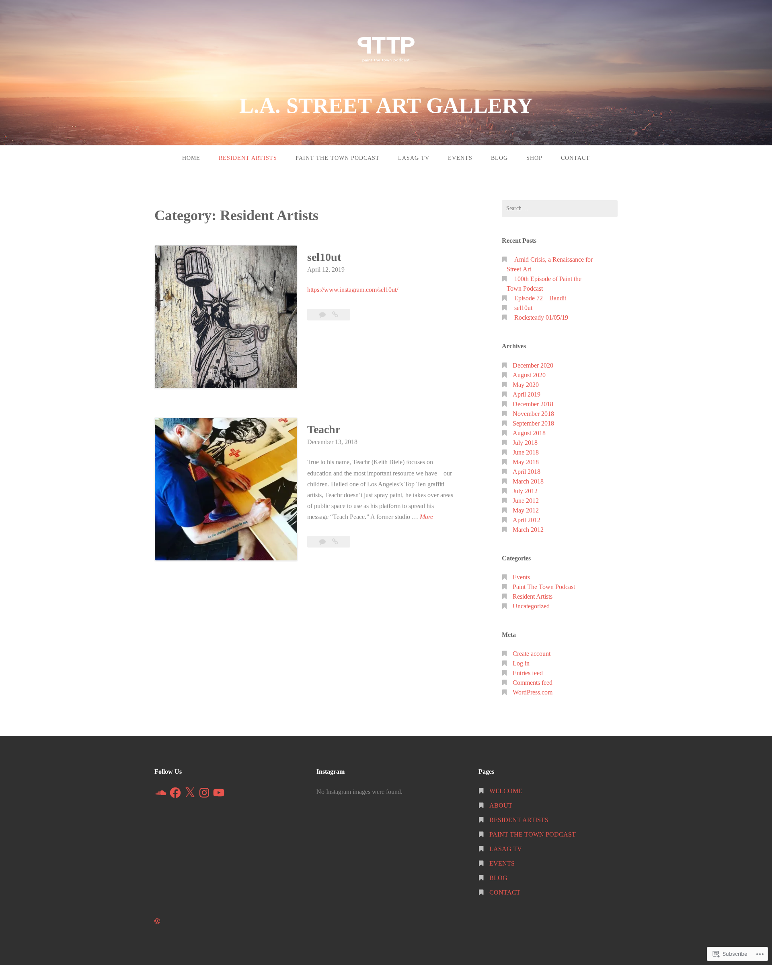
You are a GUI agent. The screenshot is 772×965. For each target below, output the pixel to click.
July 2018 (525, 442)
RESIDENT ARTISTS (248, 158)
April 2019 (526, 394)
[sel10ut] (335, 314)
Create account (531, 653)
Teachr (323, 429)
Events (521, 577)
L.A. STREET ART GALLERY (386, 105)
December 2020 (533, 365)
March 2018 (528, 481)
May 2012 (526, 510)
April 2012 (526, 520)
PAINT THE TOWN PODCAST (338, 158)
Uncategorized (531, 606)
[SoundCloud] (160, 792)
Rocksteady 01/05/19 (541, 317)
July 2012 (525, 491)
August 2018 (529, 433)
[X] (189, 792)
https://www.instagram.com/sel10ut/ (352, 289)
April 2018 (526, 471)
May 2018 (526, 462)
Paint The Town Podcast (544, 586)
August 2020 (529, 375)
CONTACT (575, 158)
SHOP (534, 158)
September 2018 (533, 423)
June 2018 (526, 452)
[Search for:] (560, 208)
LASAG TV (413, 158)
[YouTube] (218, 792)
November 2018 (533, 413)
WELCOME (505, 790)
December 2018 (533, 404)
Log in (521, 663)
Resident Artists (532, 596)
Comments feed (532, 682)
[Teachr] (335, 541)
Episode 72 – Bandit (540, 298)
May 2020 (526, 384)
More (426, 516)
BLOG (499, 158)
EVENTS (460, 158)
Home (191, 158)
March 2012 (528, 529)
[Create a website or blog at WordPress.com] (157, 921)
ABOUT (500, 805)
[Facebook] (175, 792)
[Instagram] (204, 792)
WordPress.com (532, 692)
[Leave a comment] (323, 314)
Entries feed (528, 673)
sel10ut (324, 257)
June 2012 (526, 500)
